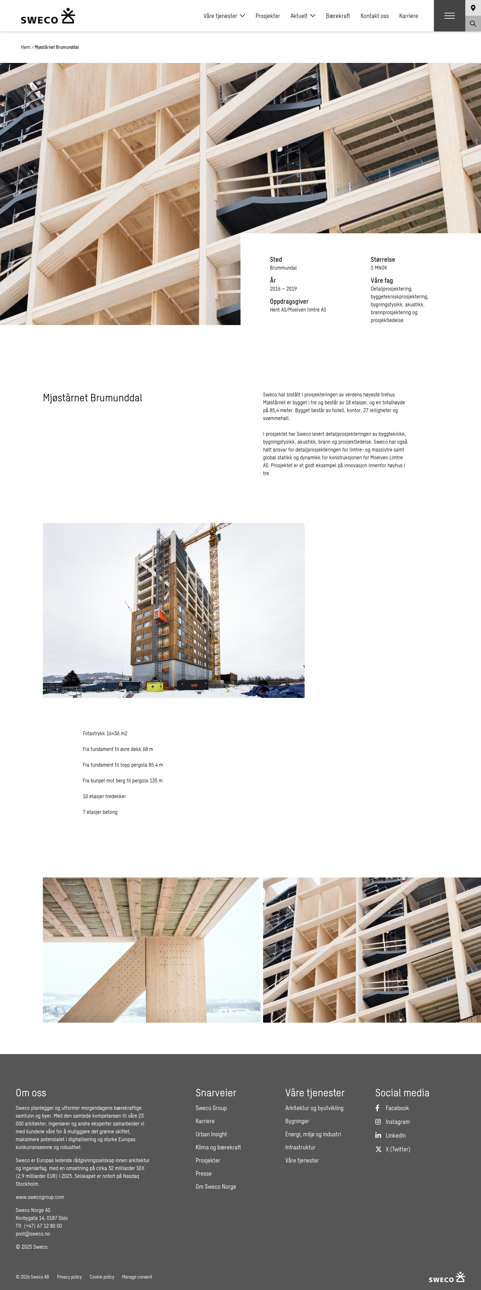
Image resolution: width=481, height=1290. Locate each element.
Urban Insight (211, 1134)
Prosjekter (268, 15)
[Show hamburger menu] (449, 15)
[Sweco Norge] (48, 16)
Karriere (408, 15)
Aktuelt (299, 15)
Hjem (25, 47)
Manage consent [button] (137, 1277)
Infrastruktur (300, 1147)
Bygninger (297, 1121)
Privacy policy (69, 1277)
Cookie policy (102, 1277)
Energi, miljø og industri (313, 1134)
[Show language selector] (473, 8)
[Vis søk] (473, 23)
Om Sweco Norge (216, 1186)
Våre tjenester (220, 15)
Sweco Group (211, 1107)
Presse (204, 1173)
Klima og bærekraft (218, 1147)
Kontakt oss (375, 15)
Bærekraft (338, 15)
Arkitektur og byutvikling (314, 1107)
